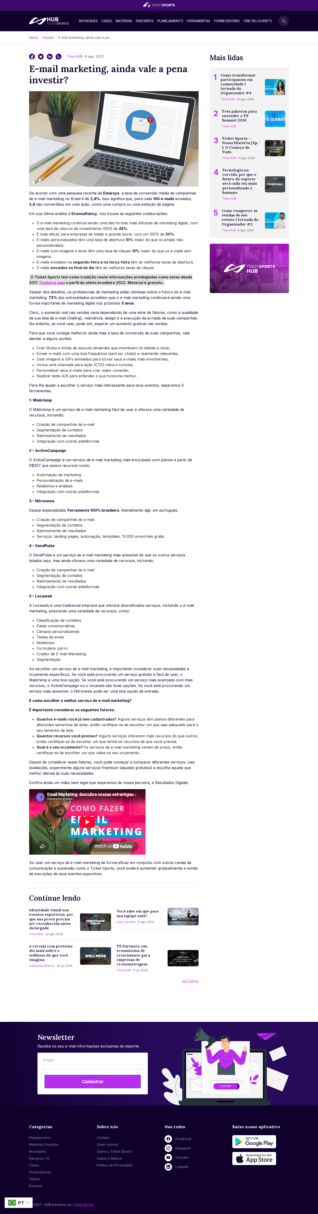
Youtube (182, 1157)
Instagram (183, 1148)
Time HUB (75, 56)
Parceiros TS (39, 1158)
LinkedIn (182, 1167)
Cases (106, 21)
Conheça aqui (52, 282)
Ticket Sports (83, 1205)
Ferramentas (198, 21)
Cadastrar (93, 1081)
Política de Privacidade (114, 1165)
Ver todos (190, 981)
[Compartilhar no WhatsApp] (58, 56)
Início (33, 37)
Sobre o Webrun (109, 1158)
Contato (103, 1138)
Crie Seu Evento (258, 21)
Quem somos (107, 1144)
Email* (48, 1060)
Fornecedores (227, 21)
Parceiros (145, 21)
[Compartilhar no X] (41, 56)
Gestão (48, 37)
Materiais (124, 21)
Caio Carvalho (126, 922)
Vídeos (34, 1179)
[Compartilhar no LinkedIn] (50, 56)
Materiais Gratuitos (44, 1144)
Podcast (35, 1186)
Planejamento (170, 21)
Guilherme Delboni (41, 966)
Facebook (183, 1139)
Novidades (88, 21)
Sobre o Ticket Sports (114, 1151)
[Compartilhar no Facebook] (32, 56)
